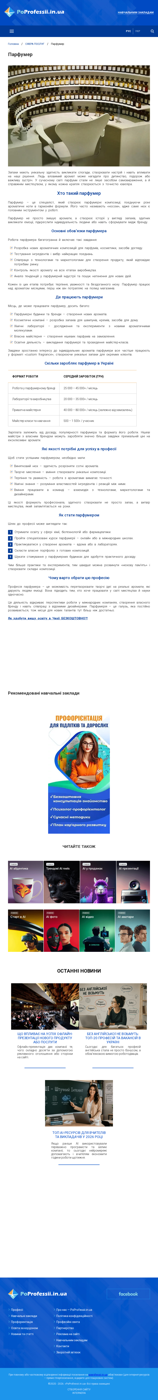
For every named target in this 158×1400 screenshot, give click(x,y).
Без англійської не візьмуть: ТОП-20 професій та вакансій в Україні (113, 1038)
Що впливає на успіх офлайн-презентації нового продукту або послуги (45, 1038)
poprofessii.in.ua (98, 1374)
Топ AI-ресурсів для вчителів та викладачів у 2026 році (79, 1135)
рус (128, 31)
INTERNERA (79, 1393)
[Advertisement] (79, 653)
